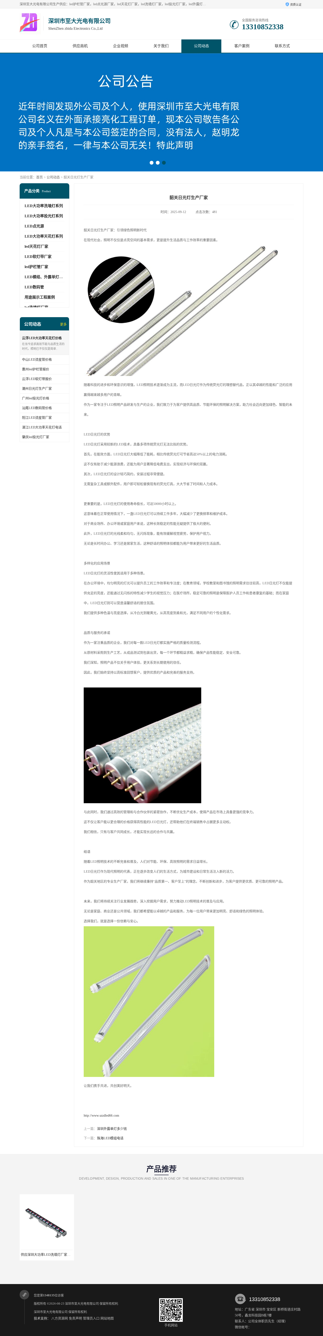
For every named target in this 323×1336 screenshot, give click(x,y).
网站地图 (107, 1318)
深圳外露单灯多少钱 (112, 1129)
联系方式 (282, 46)
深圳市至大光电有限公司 (82, 1303)
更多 (63, 324)
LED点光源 (34, 226)
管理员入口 (91, 1318)
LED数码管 (34, 287)
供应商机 (80, 46)
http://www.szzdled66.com (101, 1115)
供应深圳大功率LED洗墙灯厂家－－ (47, 1254)
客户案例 (241, 46)
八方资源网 (59, 1318)
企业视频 (120, 46)
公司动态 (201, 46)
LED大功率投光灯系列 (44, 216)
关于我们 (161, 46)
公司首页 (39, 46)
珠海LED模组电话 (110, 1138)
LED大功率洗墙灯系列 (44, 206)
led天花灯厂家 (36, 246)
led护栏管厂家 (36, 267)
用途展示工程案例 (40, 297)
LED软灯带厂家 (38, 257)
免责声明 (75, 1318)
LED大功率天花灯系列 (44, 236)
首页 (39, 177)
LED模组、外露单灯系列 (46, 277)
